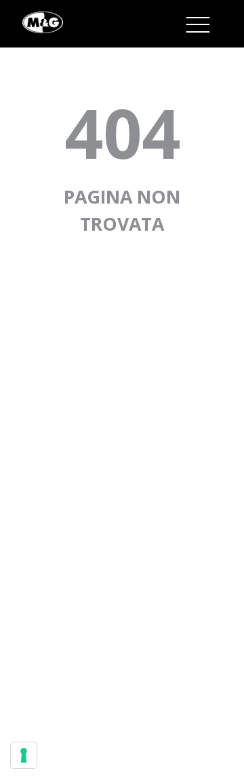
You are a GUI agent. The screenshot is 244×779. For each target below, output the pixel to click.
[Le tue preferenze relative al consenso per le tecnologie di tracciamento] (24, 755)
